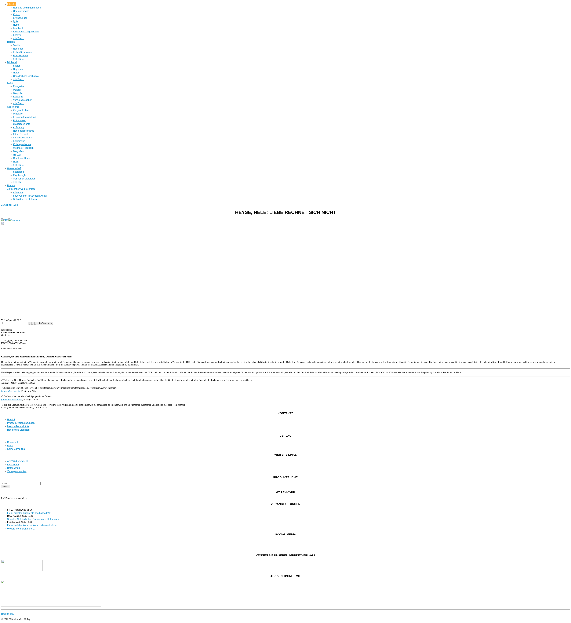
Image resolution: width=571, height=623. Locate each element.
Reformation (19, 120)
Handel (11, 419)
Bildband (12, 62)
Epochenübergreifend (24, 117)
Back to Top (7, 614)
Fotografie (18, 86)
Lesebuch (18, 28)
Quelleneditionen (22, 158)
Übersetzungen (21, 11)
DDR (15, 161)
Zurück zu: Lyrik (9, 205)
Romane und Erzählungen (27, 7)
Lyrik (15, 21)
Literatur (11, 4)
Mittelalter (18, 113)
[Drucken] (14, 220)
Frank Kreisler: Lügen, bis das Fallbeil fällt (29, 513)
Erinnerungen (20, 17)
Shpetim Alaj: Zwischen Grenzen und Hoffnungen (33, 519)
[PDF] (4, 220)
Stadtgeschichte (21, 123)
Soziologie (18, 171)
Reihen (11, 185)
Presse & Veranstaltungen (21, 423)
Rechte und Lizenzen (18, 429)
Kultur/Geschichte (22, 52)
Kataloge (18, 96)
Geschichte (13, 106)
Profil (10, 445)
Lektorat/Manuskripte (18, 426)
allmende (18, 192)
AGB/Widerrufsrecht (17, 461)
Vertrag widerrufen (16, 471)
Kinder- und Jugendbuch (26, 31)
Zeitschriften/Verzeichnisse (21, 188)
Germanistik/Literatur (24, 178)
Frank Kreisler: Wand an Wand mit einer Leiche (32, 525)
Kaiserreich (19, 141)
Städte (16, 45)
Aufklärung (19, 127)
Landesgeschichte (22, 137)
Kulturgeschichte (22, 144)
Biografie (18, 93)
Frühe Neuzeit (20, 134)
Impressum (13, 464)
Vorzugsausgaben (22, 100)
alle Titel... (18, 38)
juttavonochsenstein (11, 399)
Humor (16, 24)
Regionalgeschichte (23, 130)
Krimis (16, 14)
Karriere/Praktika (16, 449)
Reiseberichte (20, 55)
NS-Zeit (17, 154)
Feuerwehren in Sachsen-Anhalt (30, 195)
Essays (17, 35)
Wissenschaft (14, 168)
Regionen (18, 48)
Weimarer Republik (23, 147)
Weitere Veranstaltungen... (21, 528)
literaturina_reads (10, 391)
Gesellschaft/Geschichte (26, 76)
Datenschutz (13, 468)
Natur (16, 72)
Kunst (10, 82)
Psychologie (19, 175)
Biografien (18, 151)
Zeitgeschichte (21, 110)
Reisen (11, 41)
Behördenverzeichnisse (25, 199)
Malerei (17, 89)
